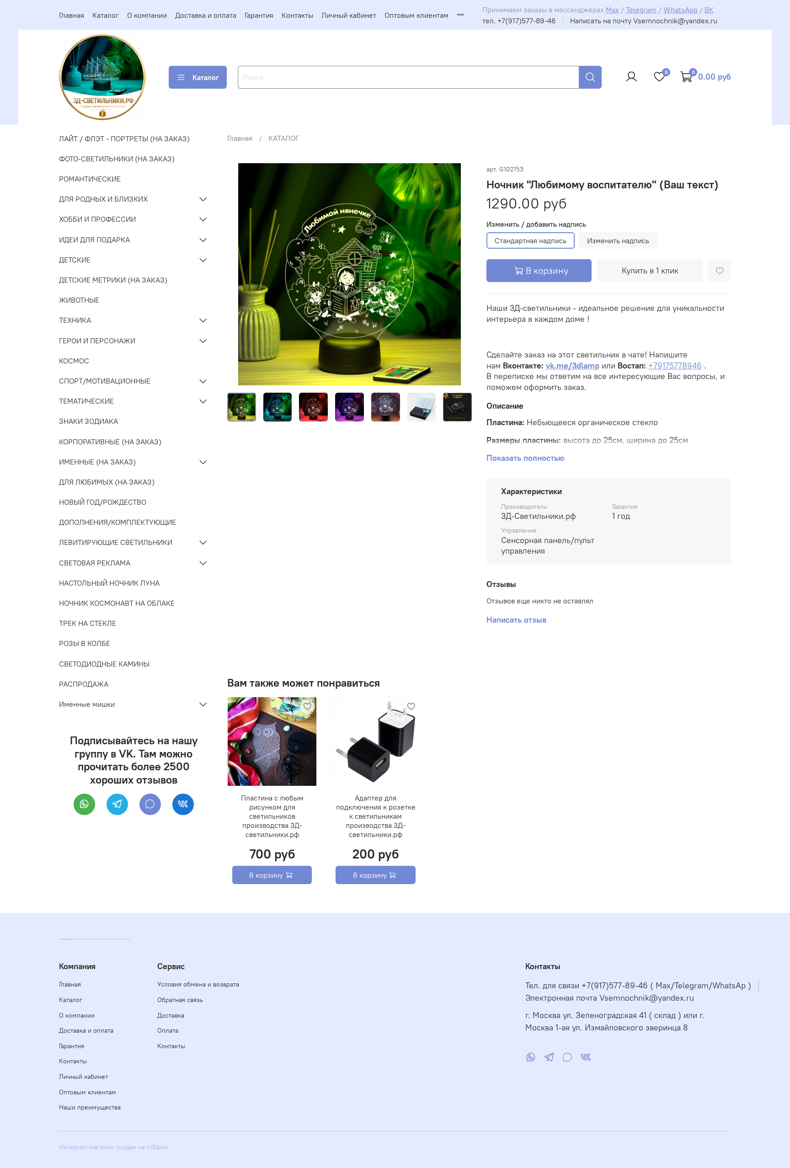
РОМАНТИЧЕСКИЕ (90, 178)
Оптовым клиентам (416, 15)
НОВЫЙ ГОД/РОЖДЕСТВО (102, 502)
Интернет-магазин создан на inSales (113, 1147)
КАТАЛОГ (283, 138)
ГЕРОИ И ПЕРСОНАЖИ (97, 340)
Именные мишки (87, 704)
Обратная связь (180, 1000)
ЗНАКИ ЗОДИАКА (88, 421)
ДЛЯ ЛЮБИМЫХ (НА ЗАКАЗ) (107, 481)
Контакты (297, 15)
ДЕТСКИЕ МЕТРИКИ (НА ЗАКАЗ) (113, 279)
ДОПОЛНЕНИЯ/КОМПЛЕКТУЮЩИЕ (117, 522)
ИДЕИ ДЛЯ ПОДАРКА (94, 239)
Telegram (641, 9)
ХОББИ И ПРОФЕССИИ (97, 219)
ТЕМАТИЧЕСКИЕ (86, 400)
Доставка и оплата (205, 15)
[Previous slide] (242, 274)
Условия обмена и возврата (198, 984)
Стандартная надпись (530, 240)
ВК (709, 9)
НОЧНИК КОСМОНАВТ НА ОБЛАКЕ (117, 603)
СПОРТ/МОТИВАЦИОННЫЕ (104, 380)
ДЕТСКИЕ (75, 259)
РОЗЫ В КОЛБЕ (84, 643)
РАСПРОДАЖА (83, 683)
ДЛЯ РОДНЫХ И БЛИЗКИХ (103, 198)
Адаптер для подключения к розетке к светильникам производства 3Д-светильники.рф (375, 816)
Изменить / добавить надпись (536, 224)
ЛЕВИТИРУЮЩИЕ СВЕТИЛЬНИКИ (115, 542)
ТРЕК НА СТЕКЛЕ (87, 623)
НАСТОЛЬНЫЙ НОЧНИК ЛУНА (109, 582)
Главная (71, 15)
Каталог (105, 15)
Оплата (167, 1030)
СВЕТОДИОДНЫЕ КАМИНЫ (104, 663)
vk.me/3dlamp (572, 365)
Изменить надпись (618, 240)
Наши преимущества (90, 1107)
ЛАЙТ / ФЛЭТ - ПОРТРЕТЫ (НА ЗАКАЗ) (124, 138)
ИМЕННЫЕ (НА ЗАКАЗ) (97, 461)
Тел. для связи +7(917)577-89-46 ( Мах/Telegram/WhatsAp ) (638, 986)
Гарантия (259, 15)
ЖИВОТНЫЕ (79, 299)
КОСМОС (74, 360)
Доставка (170, 1015)
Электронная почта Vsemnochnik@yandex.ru (609, 998)
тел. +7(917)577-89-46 (519, 20)
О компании (147, 15)
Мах (612, 9)
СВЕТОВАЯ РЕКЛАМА (94, 562)
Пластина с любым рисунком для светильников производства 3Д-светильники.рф (271, 816)
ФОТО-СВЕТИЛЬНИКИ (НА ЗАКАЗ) (117, 158)
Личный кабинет (348, 15)
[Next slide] (457, 274)
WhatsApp (680, 9)
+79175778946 (675, 365)
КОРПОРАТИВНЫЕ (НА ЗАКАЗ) (110, 441)
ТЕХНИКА (75, 320)
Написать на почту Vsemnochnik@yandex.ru (643, 20)
